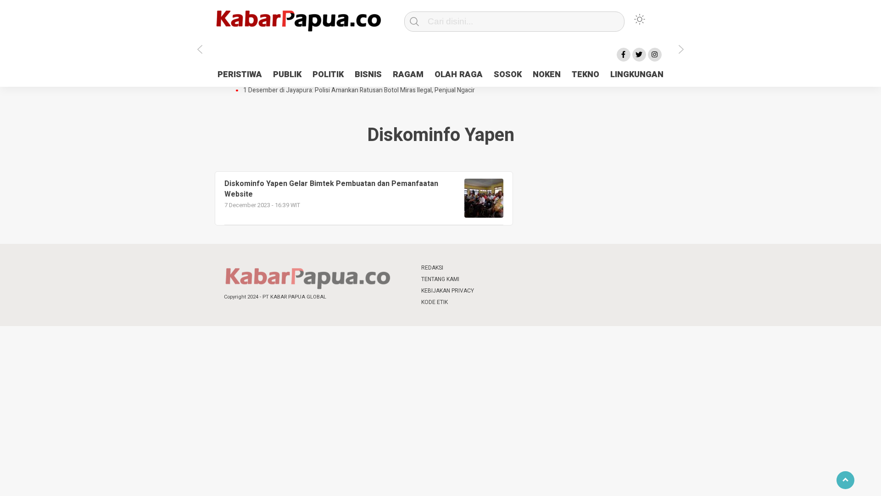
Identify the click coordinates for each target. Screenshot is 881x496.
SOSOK (508, 74)
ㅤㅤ (501, 268)
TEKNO (585, 74)
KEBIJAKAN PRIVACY (447, 291)
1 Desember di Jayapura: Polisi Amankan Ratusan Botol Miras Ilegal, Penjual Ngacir (359, 90)
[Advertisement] (723, 231)
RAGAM (408, 74)
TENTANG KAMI (440, 279)
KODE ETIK (434, 302)
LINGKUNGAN (637, 74)
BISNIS (368, 74)
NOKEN (547, 74)
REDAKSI (432, 268)
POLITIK (328, 74)
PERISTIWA (239, 74)
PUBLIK (287, 74)
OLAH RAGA (459, 74)
